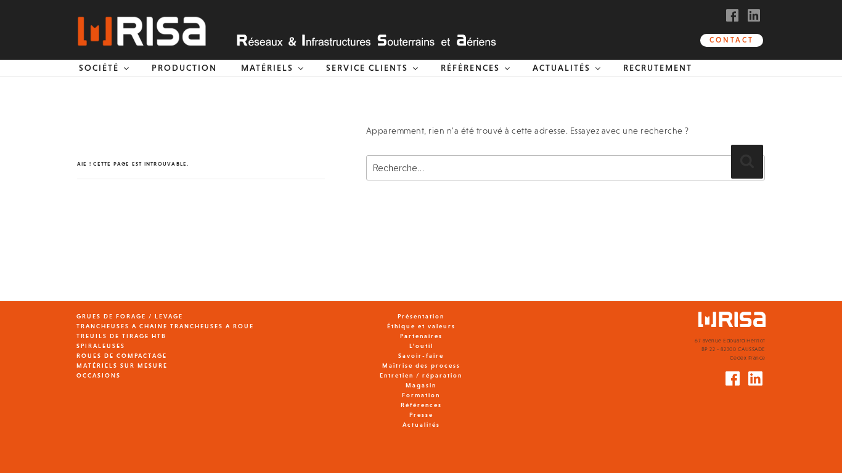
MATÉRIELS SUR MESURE (122, 365)
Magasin (421, 385)
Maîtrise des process (421, 365)
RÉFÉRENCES (470, 68)
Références (421, 405)
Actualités (421, 424)
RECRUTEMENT (657, 68)
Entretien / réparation (421, 375)
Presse (421, 414)
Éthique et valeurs (421, 326)
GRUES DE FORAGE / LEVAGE (129, 316)
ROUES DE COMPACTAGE (121, 355)
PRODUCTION (184, 68)
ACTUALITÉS (562, 68)
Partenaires (421, 336)
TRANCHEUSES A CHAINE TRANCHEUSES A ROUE (165, 326)
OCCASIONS (98, 375)
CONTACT (731, 40)
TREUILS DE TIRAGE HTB (121, 336)
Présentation (421, 316)
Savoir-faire (421, 355)
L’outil (421, 345)
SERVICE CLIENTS (367, 68)
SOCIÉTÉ (99, 68)
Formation (421, 395)
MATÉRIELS (267, 68)
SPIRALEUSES (100, 345)
